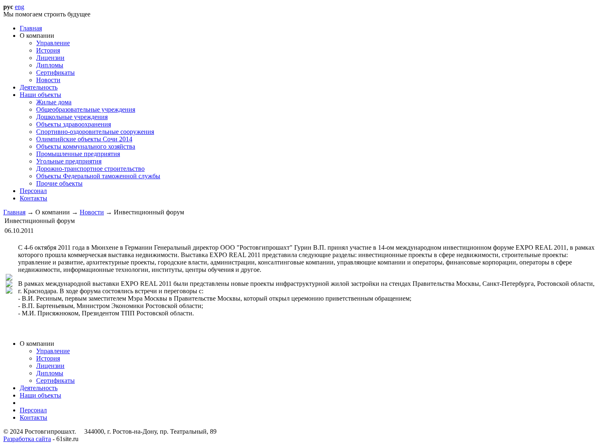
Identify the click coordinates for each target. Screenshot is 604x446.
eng (19, 6)
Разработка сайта (27, 438)
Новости (92, 212)
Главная (14, 212)
